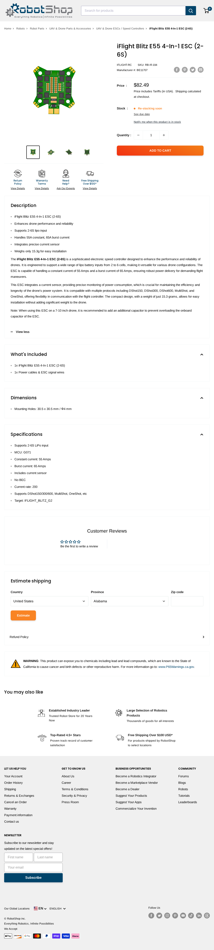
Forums (183, 776)
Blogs (182, 782)
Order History (13, 782)
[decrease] (138, 135)
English (56, 908)
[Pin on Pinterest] (185, 70)
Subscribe (33, 877)
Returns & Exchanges (19, 795)
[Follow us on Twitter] (159, 915)
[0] (206, 10)
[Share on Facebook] (177, 70)
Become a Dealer (127, 789)
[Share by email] (201, 70)
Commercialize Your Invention (136, 808)
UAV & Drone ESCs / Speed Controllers (120, 28)
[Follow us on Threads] (207, 915)
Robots (20, 28)
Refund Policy (19, 637)
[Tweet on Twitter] (193, 70)
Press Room (70, 802)
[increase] (163, 135)
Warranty (10, 808)
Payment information (18, 815)
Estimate (23, 615)
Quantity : (124, 135)
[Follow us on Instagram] (167, 915)
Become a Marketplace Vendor (137, 782)
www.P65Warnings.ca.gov (176, 666)
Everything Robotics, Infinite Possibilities (29, 923)
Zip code (177, 592)
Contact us (11, 821)
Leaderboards (187, 802)
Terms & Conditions (75, 789)
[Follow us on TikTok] (191, 915)
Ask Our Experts (66, 188)
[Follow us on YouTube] (183, 915)
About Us (68, 776)
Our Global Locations (17, 908)
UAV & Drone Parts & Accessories (70, 28)
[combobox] (133, 10)
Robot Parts (37, 28)
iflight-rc (124, 64)
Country (17, 592)
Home (7, 28)
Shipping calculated (188, 91)
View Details (18, 188)
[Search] (191, 10)
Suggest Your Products (131, 795)
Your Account (13, 776)
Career (66, 782)
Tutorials (184, 795)
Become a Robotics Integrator (136, 776)
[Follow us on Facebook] (151, 915)
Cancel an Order (15, 802)
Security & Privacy (74, 795)
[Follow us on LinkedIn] (199, 915)
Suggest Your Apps (129, 802)
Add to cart (160, 150)
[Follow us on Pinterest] (175, 915)
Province (97, 592)
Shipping (10, 789)
